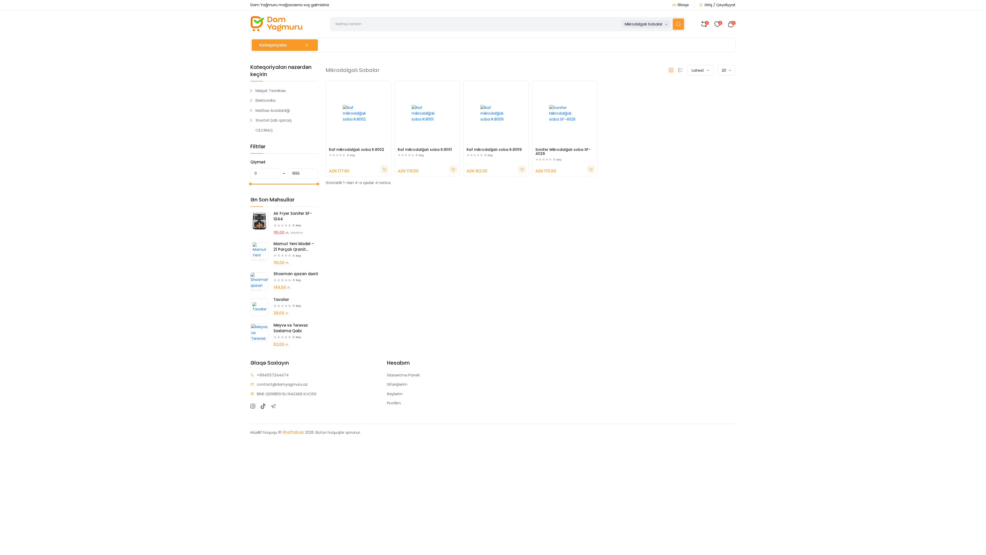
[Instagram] (252, 406)
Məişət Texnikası (270, 90)
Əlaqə (683, 4)
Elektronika (265, 100)
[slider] (250, 184)
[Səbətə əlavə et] (384, 169)
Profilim (394, 403)
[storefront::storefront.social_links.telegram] (273, 406)
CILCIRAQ (264, 130)
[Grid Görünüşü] (671, 70)
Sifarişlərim (397, 384)
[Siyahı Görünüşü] (680, 70)
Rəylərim (395, 393)
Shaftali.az (293, 432)
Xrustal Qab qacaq (273, 120)
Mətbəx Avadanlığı (272, 110)
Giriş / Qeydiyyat (720, 4)
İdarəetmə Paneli (403, 375)
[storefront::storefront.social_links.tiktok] (263, 406)
